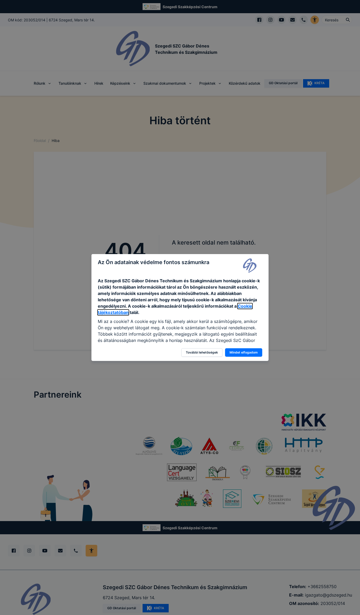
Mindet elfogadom (244, 352)
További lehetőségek (202, 352)
